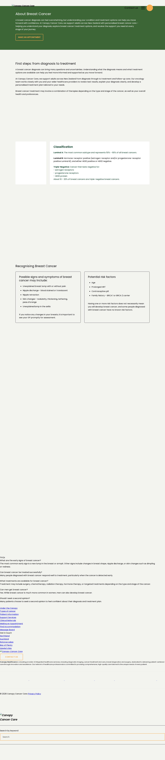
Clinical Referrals (8, 620)
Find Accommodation (10, 626)
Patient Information (9, 614)
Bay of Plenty (6, 645)
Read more (75, 531)
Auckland (4, 639)
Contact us (131, 8)
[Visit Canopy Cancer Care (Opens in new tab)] (80, 679)
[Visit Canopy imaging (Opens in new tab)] (47, 679)
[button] (150, 8)
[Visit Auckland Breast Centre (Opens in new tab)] (105, 679)
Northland (5, 636)
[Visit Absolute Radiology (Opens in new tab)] (136, 679)
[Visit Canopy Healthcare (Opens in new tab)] (14, 679)
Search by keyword (9, 730)
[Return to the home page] (12, 717)
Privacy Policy (34, 693)
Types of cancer (8, 611)
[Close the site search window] (163, 715)
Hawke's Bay (6, 648)
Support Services (8, 617)
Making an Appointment (11, 623)
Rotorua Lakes (6, 642)
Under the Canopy (9, 608)
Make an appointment (29, 37)
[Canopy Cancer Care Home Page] (24, 8)
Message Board (7, 629)
